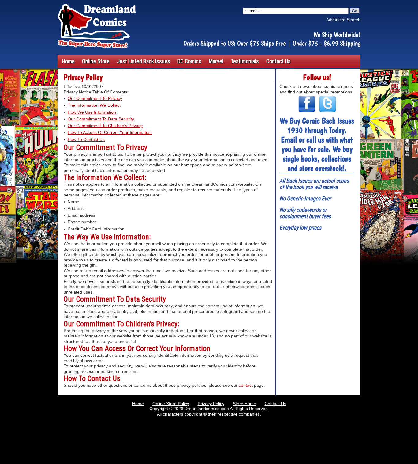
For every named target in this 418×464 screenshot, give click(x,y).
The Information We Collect (94, 105)
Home (138, 403)
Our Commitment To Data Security (101, 118)
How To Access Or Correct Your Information (110, 132)
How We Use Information (92, 112)
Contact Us (275, 403)
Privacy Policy (211, 403)
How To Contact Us (86, 139)
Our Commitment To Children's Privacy (105, 125)
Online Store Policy (170, 403)
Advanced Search (343, 19)
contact (246, 385)
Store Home (244, 403)
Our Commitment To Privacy (95, 98)
